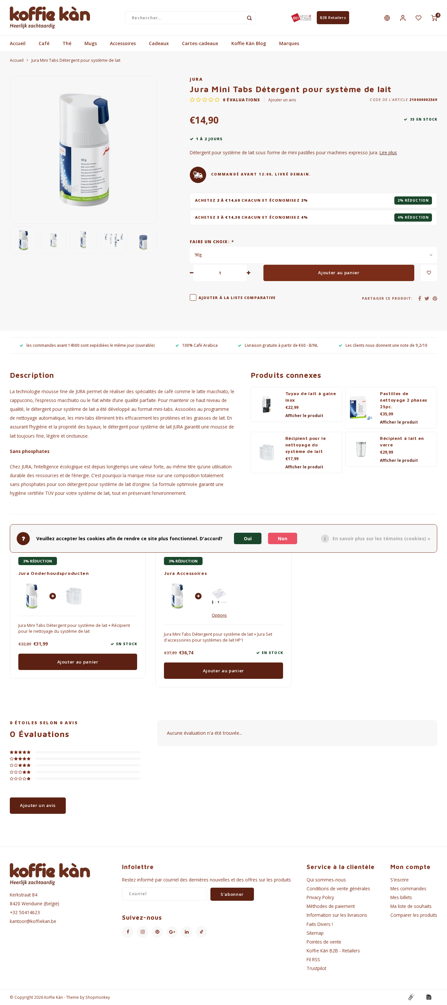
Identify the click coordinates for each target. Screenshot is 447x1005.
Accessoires (123, 43)
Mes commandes (408, 888)
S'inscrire (399, 880)
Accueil (18, 43)
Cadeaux (159, 43)
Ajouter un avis (282, 99)
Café (44, 43)
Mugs (90, 43)
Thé (67, 43)
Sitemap (315, 933)
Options (219, 615)
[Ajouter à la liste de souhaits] (429, 273)
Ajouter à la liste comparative (237, 297)
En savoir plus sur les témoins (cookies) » (381, 538)
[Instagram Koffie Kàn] (142, 932)
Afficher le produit (304, 415)
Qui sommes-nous (326, 880)
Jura (196, 79)
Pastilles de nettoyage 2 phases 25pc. (403, 400)
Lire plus (388, 152)
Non (282, 538)
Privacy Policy (320, 897)
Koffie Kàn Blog (248, 43)
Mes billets (401, 897)
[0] (434, 17)
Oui (248, 538)
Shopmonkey (97, 997)
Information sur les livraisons (337, 915)
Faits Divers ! (320, 924)
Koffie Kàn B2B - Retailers (333, 950)
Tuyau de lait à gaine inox (310, 397)
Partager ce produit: (387, 298)
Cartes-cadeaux (200, 43)
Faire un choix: (211, 241)
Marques (289, 43)
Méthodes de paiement (331, 906)
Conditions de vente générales (338, 888)
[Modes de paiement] (411, 997)
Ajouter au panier (338, 273)
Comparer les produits (413, 915)
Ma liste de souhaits (411, 906)
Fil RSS (313, 959)
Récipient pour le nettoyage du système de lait (305, 445)
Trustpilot (316, 968)
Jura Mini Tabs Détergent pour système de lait (75, 60)
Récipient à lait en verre (402, 441)
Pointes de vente (324, 942)
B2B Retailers (333, 17)
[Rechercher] (249, 17)
